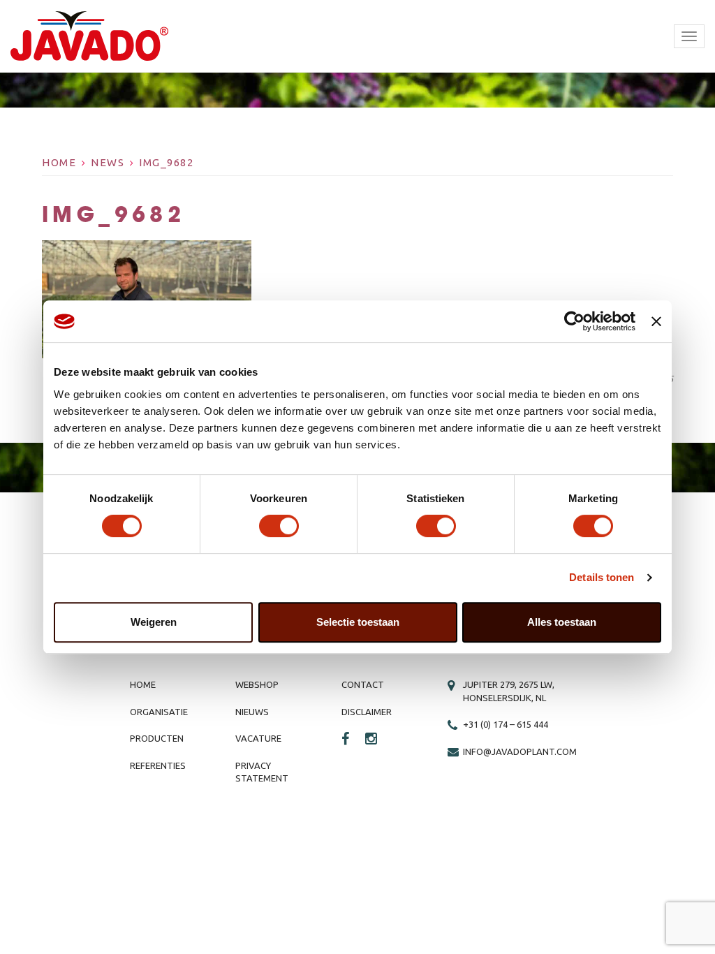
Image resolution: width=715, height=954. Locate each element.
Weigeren (154, 622)
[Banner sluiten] (656, 321)
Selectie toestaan (357, 622)
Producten (157, 738)
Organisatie (159, 712)
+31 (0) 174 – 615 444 (505, 724)
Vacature (258, 738)
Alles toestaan (561, 622)
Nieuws (252, 712)
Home (59, 162)
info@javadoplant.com (520, 751)
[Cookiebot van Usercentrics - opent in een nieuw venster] (574, 321)
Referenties (158, 765)
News (107, 162)
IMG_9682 (166, 162)
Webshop (257, 684)
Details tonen (601, 577)
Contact (362, 684)
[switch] (279, 526)
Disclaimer (366, 712)
